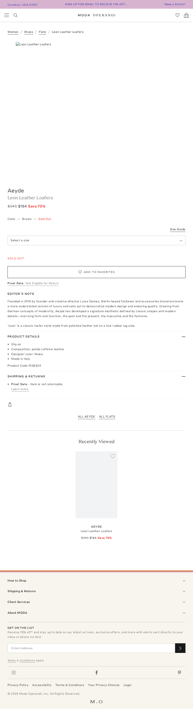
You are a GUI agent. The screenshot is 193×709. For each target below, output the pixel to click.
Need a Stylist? (175, 4)
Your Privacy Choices (104, 685)
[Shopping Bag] (186, 15)
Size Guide (177, 229)
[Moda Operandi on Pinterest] (179, 672)
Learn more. (20, 389)
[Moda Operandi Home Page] (96, 15)
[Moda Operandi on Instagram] (13, 672)
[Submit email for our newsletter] (180, 648)
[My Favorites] (177, 15)
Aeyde (16, 190)
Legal (128, 685)
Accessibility (42, 685)
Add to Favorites (99, 272)
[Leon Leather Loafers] (96, 484)
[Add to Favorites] (113, 456)
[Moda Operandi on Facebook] (96, 672)
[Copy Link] (96, 404)
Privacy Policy (18, 685)
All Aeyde (86, 416)
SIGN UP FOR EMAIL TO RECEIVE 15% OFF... (96, 4)
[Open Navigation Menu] (6, 15)
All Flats (107, 416)
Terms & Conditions (69, 685)
